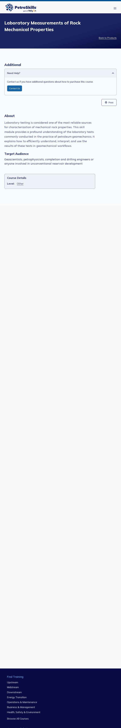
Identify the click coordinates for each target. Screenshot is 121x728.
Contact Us (14, 88)
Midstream (13, 687)
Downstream (14, 692)
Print (111, 102)
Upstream (12, 682)
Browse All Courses (18, 718)
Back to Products (108, 37)
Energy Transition (17, 697)
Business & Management (21, 707)
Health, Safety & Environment (23, 712)
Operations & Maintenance (22, 702)
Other (20, 183)
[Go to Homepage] (21, 8)
